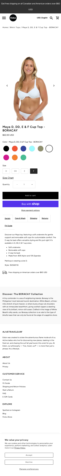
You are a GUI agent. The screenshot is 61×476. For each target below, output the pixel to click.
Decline (29, 462)
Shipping (33, 218)
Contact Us (7, 380)
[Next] (53, 85)
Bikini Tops (15, 27)
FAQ (4, 393)
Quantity (6, 184)
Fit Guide (8, 226)
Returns (45, 218)
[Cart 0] (57, 17)
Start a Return (8, 390)
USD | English (42, 18)
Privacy (5, 367)
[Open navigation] (4, 18)
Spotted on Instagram (11, 410)
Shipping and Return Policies (14, 387)
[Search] (52, 17)
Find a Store (7, 417)
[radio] (6, 148)
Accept (29, 455)
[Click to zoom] (31, 86)
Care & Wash (20, 218)
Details (7, 218)
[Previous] (7, 85)
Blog (4, 414)
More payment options (30, 210)
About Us (6, 363)
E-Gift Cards (8, 397)
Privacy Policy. (19, 448)
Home (5, 27)
